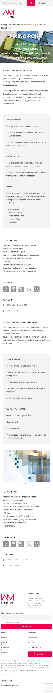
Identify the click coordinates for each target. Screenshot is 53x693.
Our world (32, 633)
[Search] (20, 3)
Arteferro (31, 640)
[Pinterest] (40, 647)
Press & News (5, 647)
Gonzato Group (32, 637)
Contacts (4, 652)
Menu (3, 633)
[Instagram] (29, 647)
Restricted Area (6, 675)
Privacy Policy (7, 680)
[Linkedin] (33, 647)
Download (4, 649)
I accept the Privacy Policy (12, 622)
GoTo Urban (31, 642)
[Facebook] (37, 647)
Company (4, 637)
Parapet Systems (38, 25)
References (4, 645)
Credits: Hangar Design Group (10, 685)
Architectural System (21, 25)
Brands (3, 640)
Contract (4, 642)
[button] (23, 483)
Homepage (6, 25)
